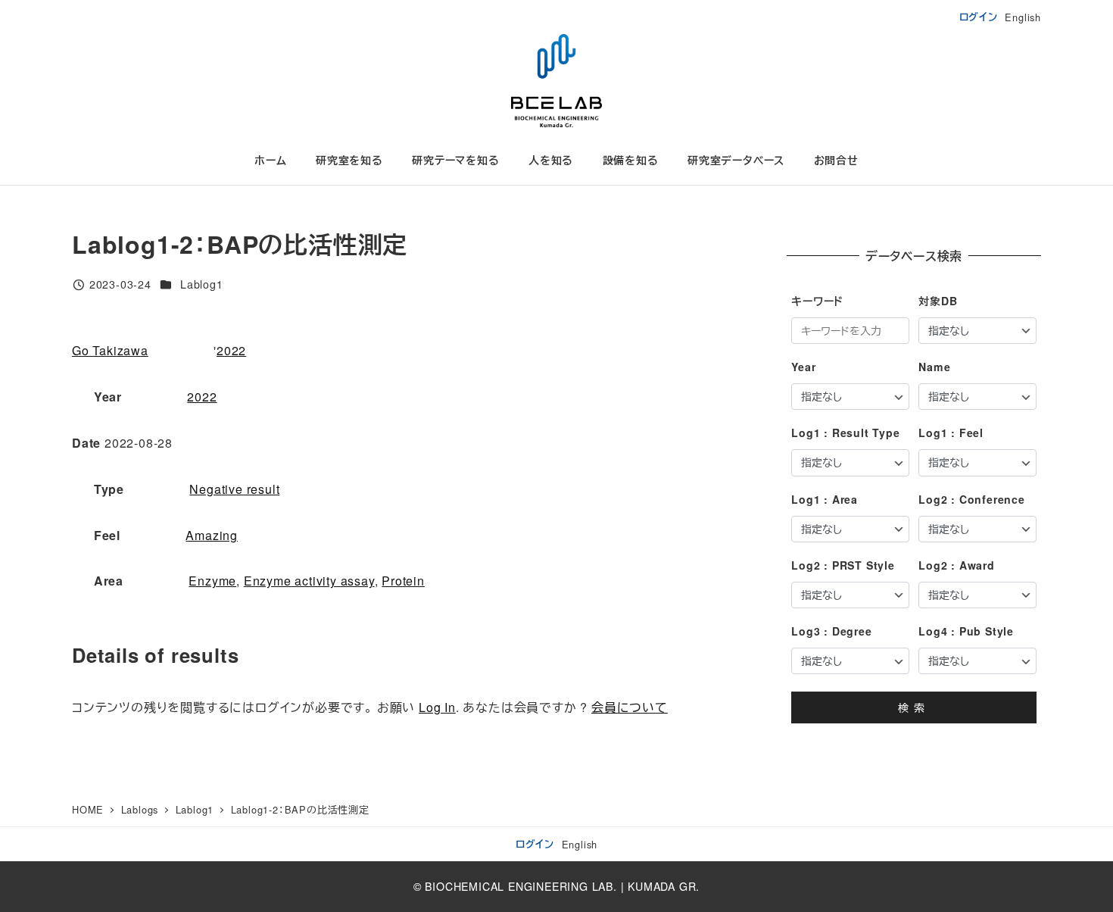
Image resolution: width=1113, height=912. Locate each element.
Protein (403, 580)
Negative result (234, 489)
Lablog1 (201, 284)
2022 (231, 350)
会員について (629, 707)
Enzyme (212, 580)
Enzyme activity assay (309, 580)
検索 (914, 707)
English (1023, 17)
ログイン (978, 16)
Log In (437, 707)
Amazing (212, 535)
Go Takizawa (110, 350)
